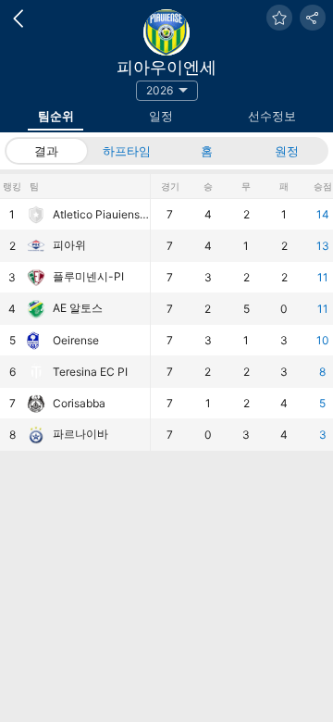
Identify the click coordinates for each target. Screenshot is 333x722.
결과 (46, 150)
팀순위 (56, 115)
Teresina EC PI (90, 372)
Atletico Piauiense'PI (101, 214)
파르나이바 (80, 434)
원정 (287, 150)
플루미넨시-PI (88, 276)
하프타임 (127, 150)
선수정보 (272, 115)
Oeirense (76, 340)
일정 (161, 115)
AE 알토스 (78, 308)
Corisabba (79, 403)
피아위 (69, 245)
